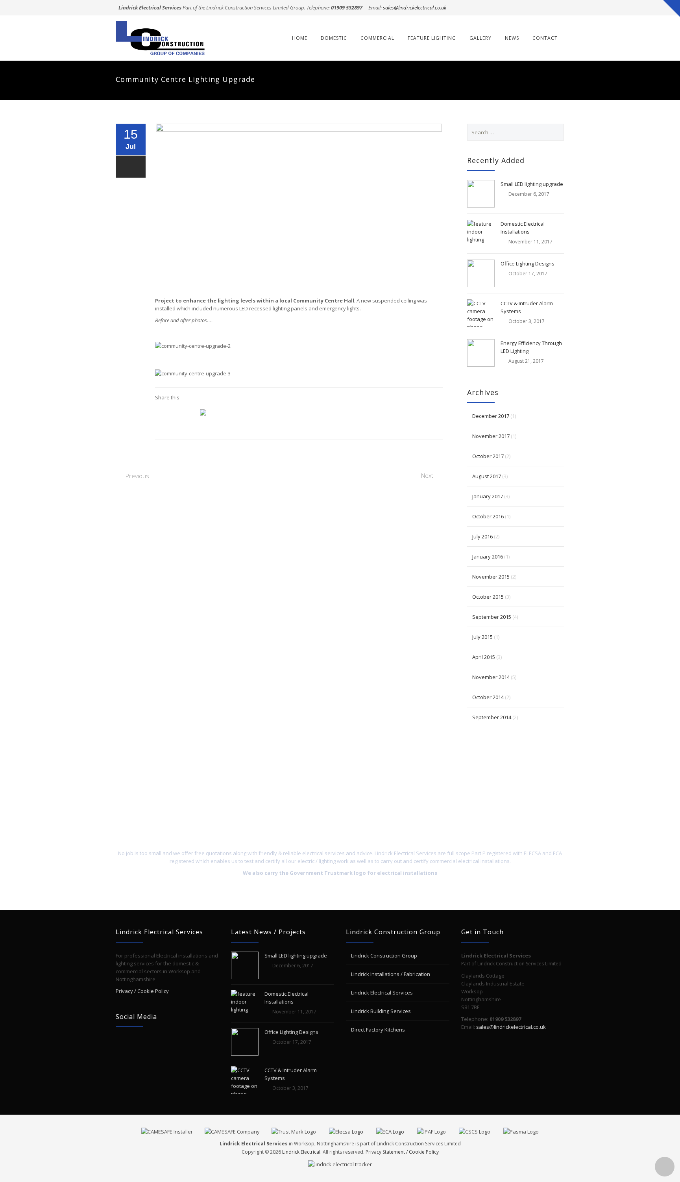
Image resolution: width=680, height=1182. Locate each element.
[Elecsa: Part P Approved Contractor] (352, 1130)
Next (427, 475)
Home (299, 38)
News (512, 38)
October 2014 (488, 697)
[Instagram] (557, 7)
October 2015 (488, 596)
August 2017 (486, 476)
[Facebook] (527, 7)
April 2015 (483, 657)
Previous (137, 476)
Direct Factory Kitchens (378, 1029)
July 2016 (482, 536)
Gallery (480, 38)
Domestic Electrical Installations (523, 227)
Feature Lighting (432, 38)
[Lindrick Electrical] (161, 38)
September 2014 (491, 717)
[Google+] (542, 7)
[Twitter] (512, 7)
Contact (545, 38)
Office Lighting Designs (527, 263)
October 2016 (488, 516)
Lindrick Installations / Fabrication (390, 974)
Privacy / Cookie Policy (142, 991)
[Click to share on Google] (161, 411)
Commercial (377, 38)
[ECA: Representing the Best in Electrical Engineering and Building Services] (396, 1130)
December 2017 (490, 415)
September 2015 (491, 616)
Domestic (334, 38)
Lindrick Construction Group (384, 955)
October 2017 (488, 456)
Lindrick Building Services (381, 1011)
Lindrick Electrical (301, 1152)
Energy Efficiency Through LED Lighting (531, 347)
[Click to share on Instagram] (206, 412)
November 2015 (491, 576)
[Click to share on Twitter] (176, 411)
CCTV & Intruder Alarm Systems (527, 307)
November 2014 (491, 677)
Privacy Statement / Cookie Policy (402, 1152)
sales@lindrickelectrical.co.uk (414, 7)
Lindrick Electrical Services (382, 992)
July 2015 (482, 636)
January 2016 (487, 556)
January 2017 (487, 496)
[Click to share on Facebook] (191, 411)
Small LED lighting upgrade (532, 183)
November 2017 (491, 436)
